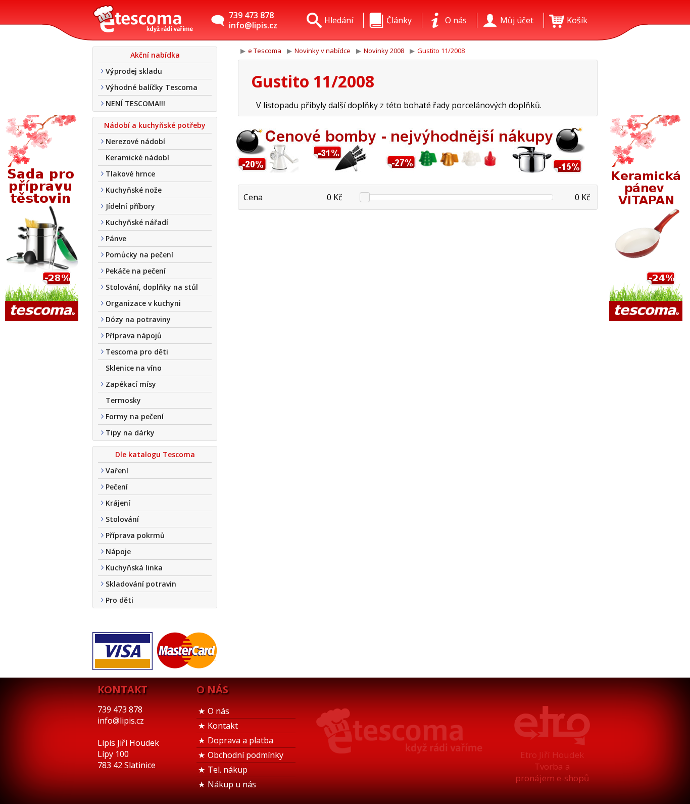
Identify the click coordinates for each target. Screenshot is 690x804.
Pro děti (119, 600)
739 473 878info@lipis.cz (253, 20)
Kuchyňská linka (134, 567)
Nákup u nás (232, 784)
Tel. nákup (228, 769)
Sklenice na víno (134, 368)
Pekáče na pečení (136, 271)
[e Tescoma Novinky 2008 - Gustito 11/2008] (142, 20)
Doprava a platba (240, 740)
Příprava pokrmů (135, 535)
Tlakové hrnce (130, 173)
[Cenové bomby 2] (408, 171)
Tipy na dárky (130, 432)
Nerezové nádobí (135, 141)
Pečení (117, 487)
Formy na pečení (135, 416)
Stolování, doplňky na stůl (152, 287)
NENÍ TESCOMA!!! (135, 103)
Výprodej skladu (134, 71)
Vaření (117, 470)
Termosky (123, 400)
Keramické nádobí (137, 157)
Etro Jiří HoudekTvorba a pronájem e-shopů (552, 766)
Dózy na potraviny (138, 319)
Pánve (116, 238)
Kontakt (223, 725)
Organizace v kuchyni (143, 303)
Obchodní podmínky (245, 755)
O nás (218, 711)
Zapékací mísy (131, 384)
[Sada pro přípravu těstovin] (43, 219)
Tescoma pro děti (137, 351)
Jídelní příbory (130, 206)
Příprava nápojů (134, 335)
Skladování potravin (141, 584)
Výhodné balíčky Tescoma (152, 87)
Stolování (122, 519)
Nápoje (118, 551)
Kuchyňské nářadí (137, 222)
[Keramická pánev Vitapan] (647, 219)
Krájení (118, 503)
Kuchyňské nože (134, 190)
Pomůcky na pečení (139, 254)
